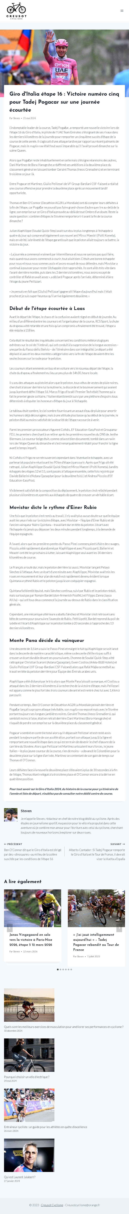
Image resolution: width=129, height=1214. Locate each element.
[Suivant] (119, 928)
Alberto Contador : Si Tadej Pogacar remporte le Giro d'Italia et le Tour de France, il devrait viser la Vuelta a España (97, 852)
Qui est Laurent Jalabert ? (19, 1177)
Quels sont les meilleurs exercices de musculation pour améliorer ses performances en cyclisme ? (63, 1027)
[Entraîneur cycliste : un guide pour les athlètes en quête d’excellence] (64, 1105)
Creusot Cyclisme (52, 1205)
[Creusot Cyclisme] (16, 11)
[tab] (58, 969)
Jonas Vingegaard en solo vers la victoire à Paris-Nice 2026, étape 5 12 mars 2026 (30, 940)
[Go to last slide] (10, 928)
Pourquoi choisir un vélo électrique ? (26, 1077)
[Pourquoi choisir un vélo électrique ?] (64, 1055)
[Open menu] (122, 10)
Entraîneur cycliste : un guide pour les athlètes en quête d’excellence (45, 1127)
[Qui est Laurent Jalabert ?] (64, 1155)
